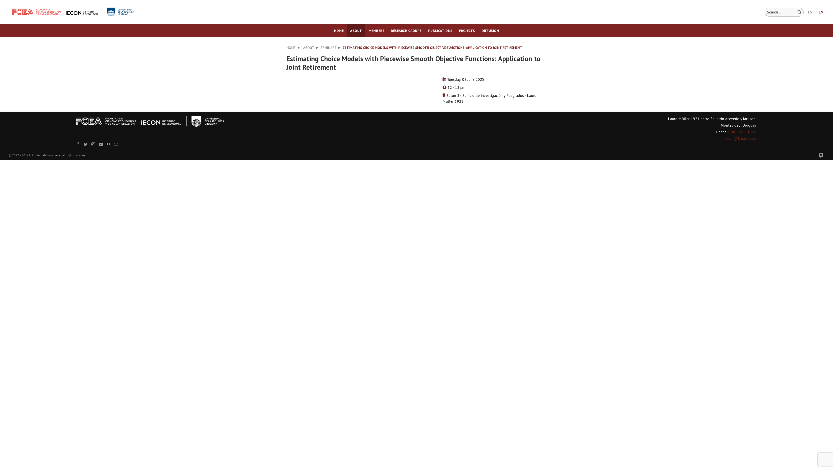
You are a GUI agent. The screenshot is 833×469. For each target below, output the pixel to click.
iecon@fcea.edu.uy (740, 138)
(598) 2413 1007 (742, 131)
